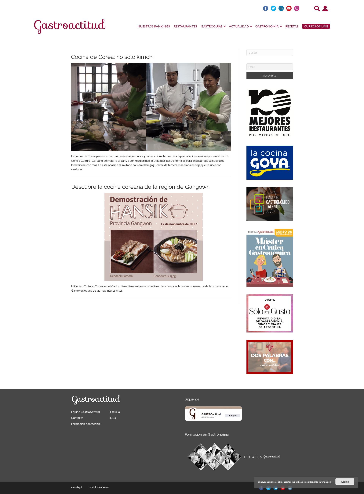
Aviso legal (76, 487)
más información (322, 481)
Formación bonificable (85, 423)
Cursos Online (316, 26)
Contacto (77, 417)
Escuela (115, 412)
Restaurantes (185, 26)
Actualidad (239, 26)
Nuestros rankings (154, 26)
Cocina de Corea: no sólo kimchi (112, 57)
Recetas (291, 26)
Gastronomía (267, 26)
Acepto (345, 481)
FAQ (113, 417)
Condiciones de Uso (98, 487)
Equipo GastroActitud (85, 412)
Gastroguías (211, 26)
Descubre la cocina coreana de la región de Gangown (140, 186)
